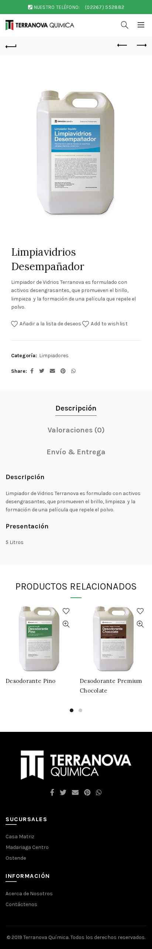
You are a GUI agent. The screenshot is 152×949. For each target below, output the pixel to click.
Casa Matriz (20, 836)
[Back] (11, 45)
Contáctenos (21, 904)
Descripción (76, 408)
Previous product (122, 45)
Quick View (65, 624)
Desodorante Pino (31, 680)
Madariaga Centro (27, 847)
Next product (141, 45)
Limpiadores (54, 355)
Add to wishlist (109, 323)
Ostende (16, 858)
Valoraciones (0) (76, 430)
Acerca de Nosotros (29, 893)
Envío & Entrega (76, 452)
